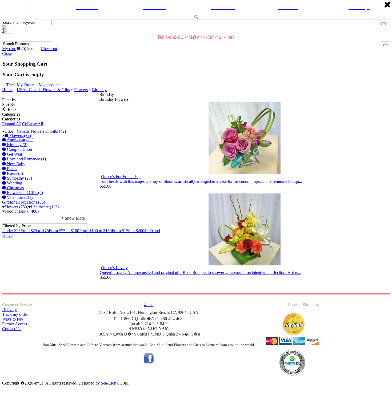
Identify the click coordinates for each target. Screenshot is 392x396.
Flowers (81, 89)
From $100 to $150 (95, 230)
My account (49, 85)
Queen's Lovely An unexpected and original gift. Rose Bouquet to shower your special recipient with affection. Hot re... (200, 272)
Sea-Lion (108, 383)
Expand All (11, 124)
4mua (6, 32)
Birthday (99, 89)
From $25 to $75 (35, 230)
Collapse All (32, 124)
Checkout (49, 48)
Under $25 (11, 230)
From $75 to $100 (64, 230)
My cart (9, 48)
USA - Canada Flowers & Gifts (43, 89)
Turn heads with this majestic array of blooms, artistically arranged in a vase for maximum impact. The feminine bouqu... (201, 181)
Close (7, 53)
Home (7, 89)
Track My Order (20, 85)
